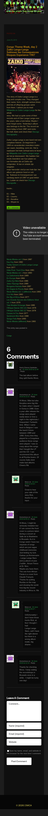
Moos (27, 482)
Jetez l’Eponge (13, 284)
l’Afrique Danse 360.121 (17, 308)
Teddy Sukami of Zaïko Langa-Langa (22, 265)
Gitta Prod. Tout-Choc (16, 270)
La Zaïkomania (13, 276)
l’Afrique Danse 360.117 (17, 311)
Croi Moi (10, 294)
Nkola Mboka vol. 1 (15, 273)
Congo (9, 336)
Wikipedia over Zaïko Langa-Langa (24, 153)
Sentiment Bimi (13, 316)
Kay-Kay (10, 262)
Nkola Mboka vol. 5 (15, 259)
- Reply (22, 371)
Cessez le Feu (13, 313)
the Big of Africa (13, 297)
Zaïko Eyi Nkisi (13, 281)
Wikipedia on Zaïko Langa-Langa (21, 110)
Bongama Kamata (14, 286)
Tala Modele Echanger (16, 305)
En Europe (11, 278)
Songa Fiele (12, 319)
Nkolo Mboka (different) (17, 321)
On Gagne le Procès (15, 289)
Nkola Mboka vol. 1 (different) (19, 292)
